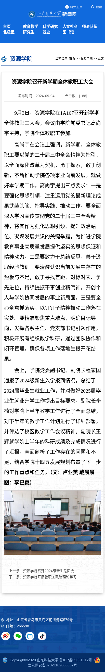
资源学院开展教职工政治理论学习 (50, 577)
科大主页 (76, 7)
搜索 (99, 7)
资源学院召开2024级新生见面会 (48, 571)
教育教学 (30, 26)
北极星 (9, 32)
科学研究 (50, 26)
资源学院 (86, 58)
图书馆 (68, 32)
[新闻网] (52, 14)
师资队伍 (89, 26)
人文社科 (70, 26)
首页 (7, 26)
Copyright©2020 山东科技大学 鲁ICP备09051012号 (51, 660)
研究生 (28, 32)
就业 (46, 32)
